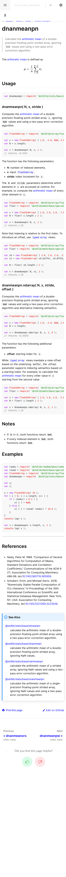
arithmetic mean (31, 39)
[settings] (61, 5)
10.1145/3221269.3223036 (41, 603)
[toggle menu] (50, 5)
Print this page (13, 710)
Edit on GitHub (55, 710)
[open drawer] (5, 5)
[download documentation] (5, 15)
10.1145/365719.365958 (36, 576)
